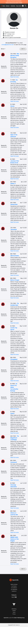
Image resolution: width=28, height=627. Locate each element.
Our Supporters (14, 589)
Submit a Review (14, 584)
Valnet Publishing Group (19, 617)
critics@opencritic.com (8, 44)
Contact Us (14, 591)
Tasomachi (13, 229)
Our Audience (14, 587)
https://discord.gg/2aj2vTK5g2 (14, 2)
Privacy (14, 614)
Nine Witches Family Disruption (14, 55)
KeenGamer (4, 67)
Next (23, 48)
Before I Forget (14, 280)
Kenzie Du (3, 66)
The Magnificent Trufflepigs (14, 437)
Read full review (14, 77)
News (4, 6)
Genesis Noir (14, 204)
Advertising (14, 608)
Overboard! (13, 462)
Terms (14, 612)
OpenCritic (6, 617)
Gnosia (12, 106)
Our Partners (14, 586)
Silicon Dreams (14, 255)
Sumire (12, 413)
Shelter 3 (13, 183)
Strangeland (13, 359)
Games (7, 6)
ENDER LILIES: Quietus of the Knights (14, 539)
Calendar (13, 6)
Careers (14, 610)
